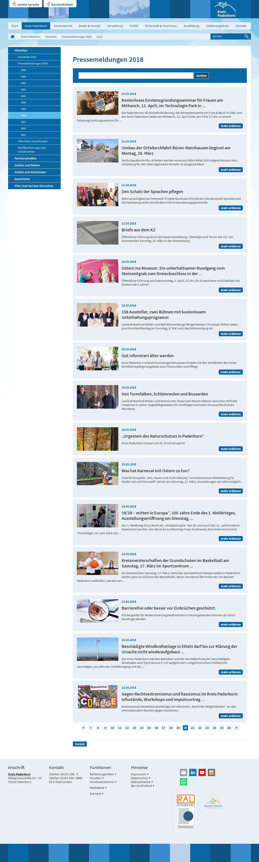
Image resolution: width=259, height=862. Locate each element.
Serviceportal (63, 26)
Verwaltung (115, 26)
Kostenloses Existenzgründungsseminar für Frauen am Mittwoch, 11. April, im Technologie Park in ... (172, 102)
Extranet (95, 794)
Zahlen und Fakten (27, 165)
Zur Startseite (12, 36)
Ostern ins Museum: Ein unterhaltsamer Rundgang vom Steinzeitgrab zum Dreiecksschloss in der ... (173, 270)
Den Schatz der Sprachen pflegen (152, 191)
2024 (23, 76)
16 (156, 728)
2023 (23, 82)
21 (192, 728)
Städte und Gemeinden (30, 172)
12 (127, 728)
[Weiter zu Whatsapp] (213, 781)
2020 (23, 102)
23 (207, 728)
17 (163, 728)
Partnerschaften (26, 158)
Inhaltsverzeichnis (102, 782)
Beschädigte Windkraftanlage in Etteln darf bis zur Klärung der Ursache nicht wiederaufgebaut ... (179, 649)
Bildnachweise (141, 782)
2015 (23, 134)
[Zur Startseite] (230, 9)
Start (14, 26)
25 (221, 728)
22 (200, 728)
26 (229, 728)
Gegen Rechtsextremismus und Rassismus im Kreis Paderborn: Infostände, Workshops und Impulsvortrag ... (180, 696)
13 (134, 728)
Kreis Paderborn (36, 26)
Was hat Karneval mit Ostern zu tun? (156, 470)
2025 (23, 70)
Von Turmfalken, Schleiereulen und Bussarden (165, 394)
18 (170, 728)
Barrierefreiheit (62, 4)
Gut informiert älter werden (148, 355)
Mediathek (97, 788)
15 (149, 728)
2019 (23, 108)
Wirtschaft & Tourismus (161, 26)
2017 (23, 121)
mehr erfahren (231, 126)
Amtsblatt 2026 (27, 57)
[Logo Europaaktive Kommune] (213, 802)
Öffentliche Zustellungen (33, 141)
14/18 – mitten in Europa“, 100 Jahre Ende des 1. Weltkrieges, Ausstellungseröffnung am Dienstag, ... (179, 515)
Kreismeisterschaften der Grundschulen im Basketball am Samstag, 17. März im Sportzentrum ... (175, 563)
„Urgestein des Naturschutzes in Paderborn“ (163, 436)
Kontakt (241, 26)
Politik (134, 26)
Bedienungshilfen (102, 774)
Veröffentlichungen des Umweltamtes (32, 149)
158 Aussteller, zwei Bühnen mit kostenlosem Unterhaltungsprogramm (164, 314)
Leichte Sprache (28, 4)
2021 (23, 95)
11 (119, 728)
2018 (99, 36)
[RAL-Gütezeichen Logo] (186, 812)
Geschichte (22, 179)
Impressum (138, 774)
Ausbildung (191, 26)
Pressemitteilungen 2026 (76, 36)
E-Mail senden (62, 782)
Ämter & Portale (89, 26)
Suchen (201, 76)
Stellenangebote (217, 26)
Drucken (95, 778)
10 (112, 728)
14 (141, 728)
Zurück (80, 744)
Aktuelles (51, 36)
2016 (23, 128)
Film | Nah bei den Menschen (34, 186)
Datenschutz (139, 778)
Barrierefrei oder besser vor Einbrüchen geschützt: (169, 608)
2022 (23, 89)
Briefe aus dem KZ (138, 230)
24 (214, 728)
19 (178, 728)
